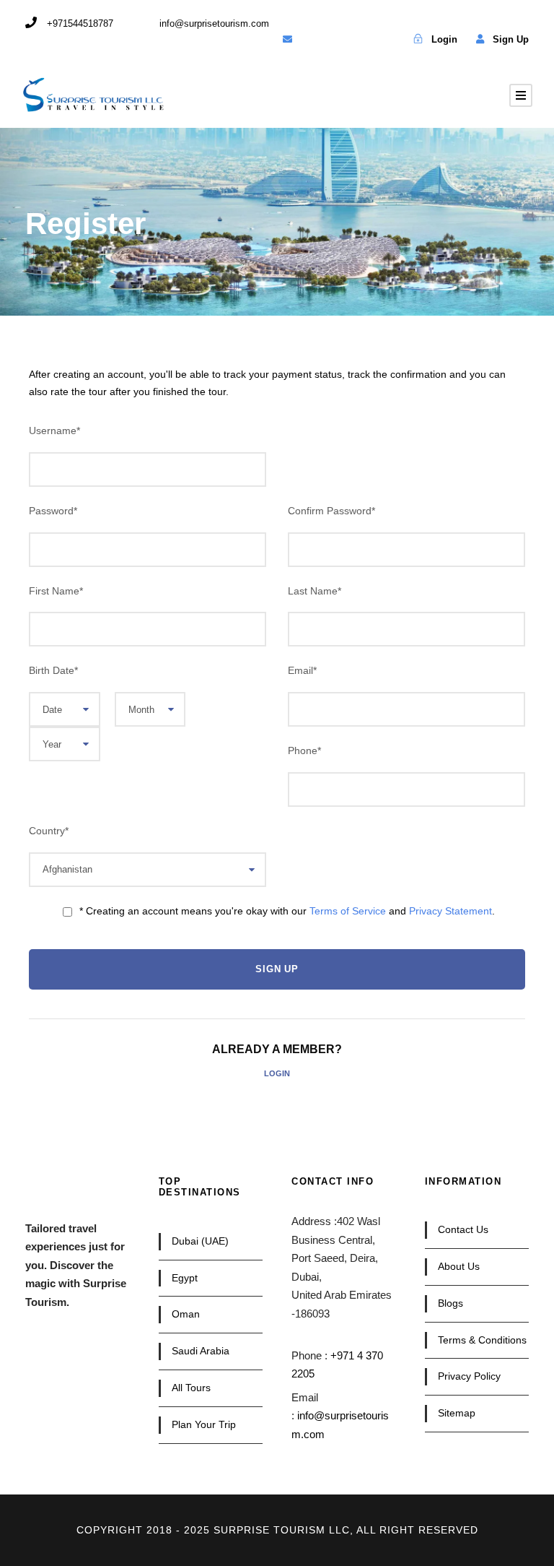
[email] (287, 39)
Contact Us (463, 1229)
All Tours (191, 1387)
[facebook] (312, 39)
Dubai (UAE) (200, 1241)
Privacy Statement (450, 911)
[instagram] (385, 39)
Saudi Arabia (200, 1351)
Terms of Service (347, 911)
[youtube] (361, 39)
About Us (459, 1266)
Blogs (450, 1303)
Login (277, 1073)
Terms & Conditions (482, 1340)
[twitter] (336, 39)
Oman (186, 1314)
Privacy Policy (469, 1376)
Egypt (185, 1278)
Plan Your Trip (204, 1424)
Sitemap (456, 1413)
